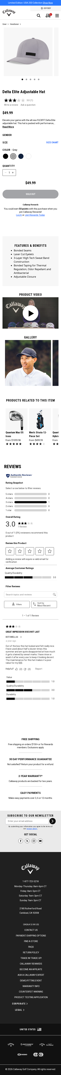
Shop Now (48, 3)
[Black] (6, 156)
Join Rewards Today (35, 215)
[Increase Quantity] (13, 172)
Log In (19, 215)
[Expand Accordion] (27, 1004)
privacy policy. (32, 829)
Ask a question (28, 105)
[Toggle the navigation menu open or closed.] (57, 16)
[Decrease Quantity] (6, 172)
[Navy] (21, 156)
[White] (28, 156)
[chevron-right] (52, 821)
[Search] (39, 16)
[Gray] (13, 156)
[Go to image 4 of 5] (34, 79)
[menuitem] (48, 16)
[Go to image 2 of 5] (26, 79)
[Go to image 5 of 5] (38, 79)
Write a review (11, 105)
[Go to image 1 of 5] (22, 79)
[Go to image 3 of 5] (30, 79)
